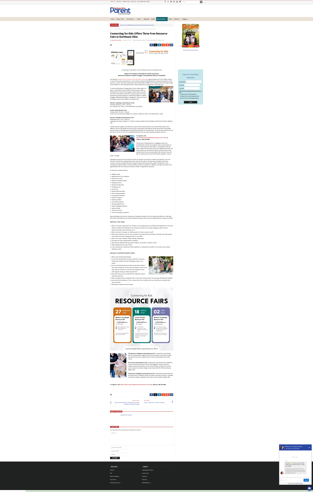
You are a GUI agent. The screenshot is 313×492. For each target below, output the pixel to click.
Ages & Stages (117, 29)
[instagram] (180, 1)
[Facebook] (165, 1)
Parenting (148, 40)
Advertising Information (147, 470)
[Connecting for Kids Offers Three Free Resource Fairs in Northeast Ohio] (122, 57)
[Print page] (167, 45)
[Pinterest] (171, 1)
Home (111, 29)
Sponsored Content (116, 40)
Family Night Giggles (125, 25)
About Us (113, 1)
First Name (181, 85)
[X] (168, 1)
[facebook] (151, 45)
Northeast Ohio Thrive (115, 482)
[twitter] (155, 45)
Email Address (182, 82)
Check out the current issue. (190, 50)
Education (143, 40)
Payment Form (126, 1)
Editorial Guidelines (114, 476)
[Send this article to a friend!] (171, 45)
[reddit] (163, 45)
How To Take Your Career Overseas (154, 401)
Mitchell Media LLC (146, 482)
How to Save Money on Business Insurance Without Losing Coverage (127, 402)
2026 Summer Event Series (143, 1)
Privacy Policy (113, 479)
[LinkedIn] (174, 1)
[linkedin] (159, 45)
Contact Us (144, 476)
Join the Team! (145, 473)
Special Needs (154, 40)
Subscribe (133, 1)
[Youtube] (177, 1)
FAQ (111, 473)
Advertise (118, 1)
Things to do (161, 40)
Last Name (181, 88)
